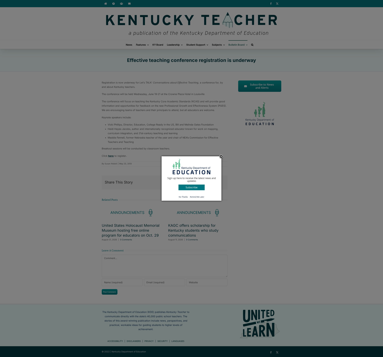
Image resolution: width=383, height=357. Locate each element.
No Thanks (183, 197)
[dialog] (191, 178)
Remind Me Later (197, 197)
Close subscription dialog (221, 156)
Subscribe (191, 187)
